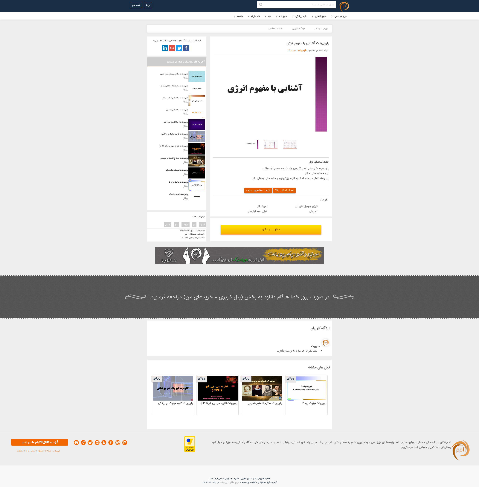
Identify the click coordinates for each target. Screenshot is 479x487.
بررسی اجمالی (321, 28)
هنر (269, 16)
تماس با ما (30, 450)
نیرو (176, 224)
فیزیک (291, 50)
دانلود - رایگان (271, 229)
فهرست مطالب (275, 28)
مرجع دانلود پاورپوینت (229, 482)
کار (194, 224)
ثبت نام (136, 4)
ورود (148, 4)
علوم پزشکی (301, 16)
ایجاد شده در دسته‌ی (318, 50)
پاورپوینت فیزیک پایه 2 (178, 182)
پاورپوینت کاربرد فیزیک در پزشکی (174, 134)
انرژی (202, 224)
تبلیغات (20, 450)
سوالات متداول (44, 450)
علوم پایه (282, 16)
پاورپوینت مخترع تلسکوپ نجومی (174, 158)
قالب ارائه (255, 16)
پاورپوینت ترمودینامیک (178, 194)
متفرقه (239, 16)
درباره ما (56, 450)
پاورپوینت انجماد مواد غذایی (176, 170)
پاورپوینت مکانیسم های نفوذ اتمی (174, 74)
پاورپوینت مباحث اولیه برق (177, 110)
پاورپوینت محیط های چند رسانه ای (174, 86)
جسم (167, 224)
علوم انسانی (320, 16)
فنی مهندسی (340, 16)
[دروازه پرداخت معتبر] (189, 451)
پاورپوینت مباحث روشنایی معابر (175, 98)
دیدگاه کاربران (298, 28)
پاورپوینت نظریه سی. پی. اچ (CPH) (173, 146)
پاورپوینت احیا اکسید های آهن (175, 122)
